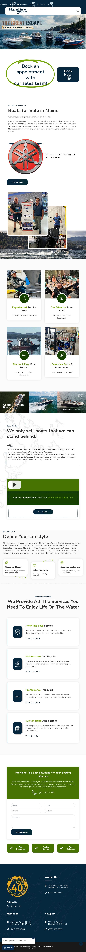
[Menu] (78, 11)
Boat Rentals (24, 366)
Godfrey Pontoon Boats (41, 449)
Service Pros (24, 309)
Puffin (57, 454)
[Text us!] (8, 948)
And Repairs (40, 656)
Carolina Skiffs (28, 452)
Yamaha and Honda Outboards (20, 457)
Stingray (29, 454)
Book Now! (68, 73)
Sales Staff (62, 309)
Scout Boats (65, 454)
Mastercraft (38, 454)
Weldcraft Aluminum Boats (62, 449)
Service (39, 625)
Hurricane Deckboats (43, 452)
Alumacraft (11, 454)
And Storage (41, 720)
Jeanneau (21, 454)
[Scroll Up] (81, 944)
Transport (39, 690)
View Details (31, 638)
